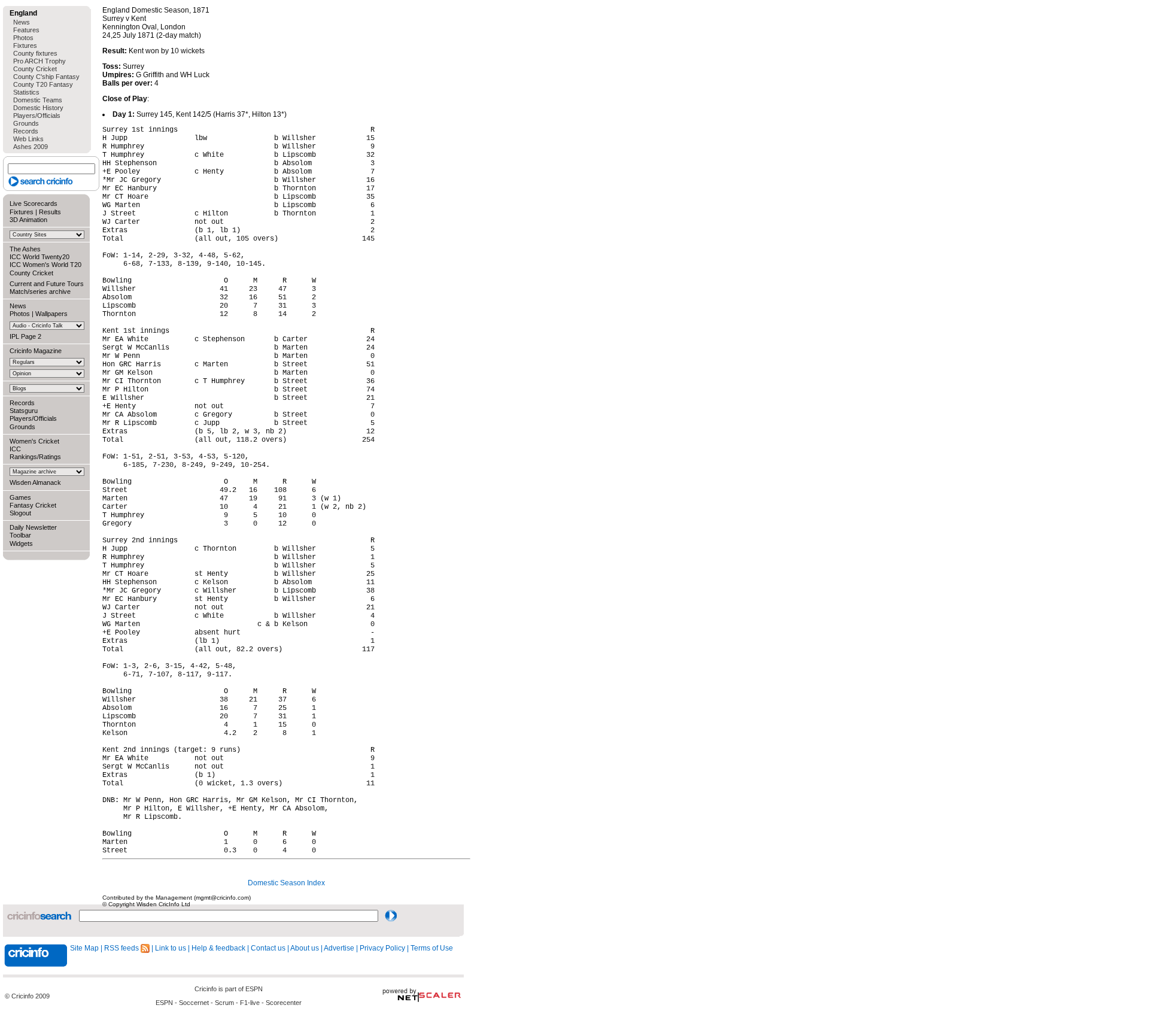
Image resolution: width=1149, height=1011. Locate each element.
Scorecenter (284, 1002)
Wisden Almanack (35, 482)
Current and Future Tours (47, 283)
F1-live (250, 1002)
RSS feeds (122, 948)
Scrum (224, 1002)
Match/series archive (40, 291)
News (21, 22)
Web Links (28, 138)
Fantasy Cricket (33, 505)
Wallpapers (51, 313)
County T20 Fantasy (43, 84)
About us (304, 948)
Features (26, 30)
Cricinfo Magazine (36, 350)
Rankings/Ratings (35, 456)
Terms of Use (432, 948)
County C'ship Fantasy (46, 76)
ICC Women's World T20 (45, 264)
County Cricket (35, 68)
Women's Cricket (34, 441)
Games (20, 497)
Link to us (170, 948)
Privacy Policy (382, 948)
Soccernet (194, 1002)
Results (50, 211)
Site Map (84, 948)
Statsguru (24, 410)
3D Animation (28, 219)
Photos (23, 37)
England (23, 13)
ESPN (254, 988)
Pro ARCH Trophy (39, 61)
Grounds (26, 123)
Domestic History (38, 107)
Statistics (26, 92)
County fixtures (35, 53)
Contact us (268, 948)
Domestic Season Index (286, 883)
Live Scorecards (33, 203)
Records (25, 131)
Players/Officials (36, 115)
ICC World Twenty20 (39, 256)
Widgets (21, 543)
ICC (15, 449)
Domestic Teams (37, 100)
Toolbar (20, 535)
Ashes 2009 (30, 146)
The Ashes (25, 249)
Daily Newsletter (33, 527)
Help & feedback (218, 948)
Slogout (20, 513)
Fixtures (25, 45)
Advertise (339, 948)
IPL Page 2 (25, 336)
